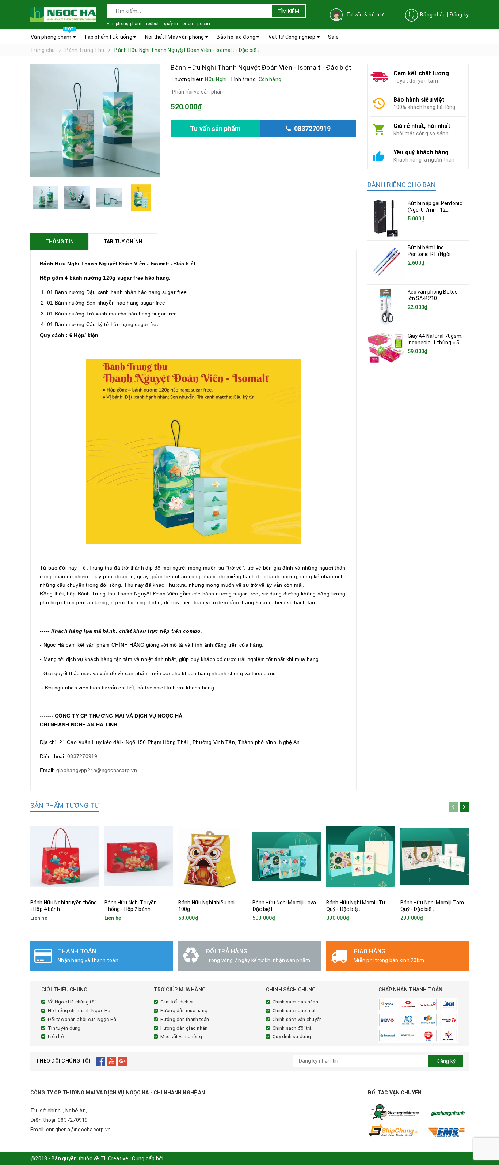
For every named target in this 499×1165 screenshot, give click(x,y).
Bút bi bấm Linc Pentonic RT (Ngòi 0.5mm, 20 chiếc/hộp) (434, 254)
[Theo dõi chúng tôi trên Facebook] (100, 1061)
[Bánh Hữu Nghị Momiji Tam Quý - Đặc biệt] (434, 856)
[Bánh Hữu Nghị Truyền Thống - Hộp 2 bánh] (138, 856)
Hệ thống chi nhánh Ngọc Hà (79, 1010)
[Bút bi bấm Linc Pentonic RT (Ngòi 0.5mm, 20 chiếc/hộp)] (385, 262)
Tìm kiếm (288, 11)
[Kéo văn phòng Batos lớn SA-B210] (385, 306)
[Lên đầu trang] (486, 1143)
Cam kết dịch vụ (177, 1002)
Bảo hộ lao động (236, 37)
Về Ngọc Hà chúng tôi (72, 1002)
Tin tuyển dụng (64, 1028)
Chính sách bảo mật (294, 1010)
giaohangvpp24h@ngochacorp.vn (96, 770)
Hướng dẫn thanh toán (184, 1019)
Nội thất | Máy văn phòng (175, 37)
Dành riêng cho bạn (401, 185)
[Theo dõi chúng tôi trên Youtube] (111, 1061)
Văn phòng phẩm (52, 35)
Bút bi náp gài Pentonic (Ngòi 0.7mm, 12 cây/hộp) (435, 209)
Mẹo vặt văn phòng (181, 1036)
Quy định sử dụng (292, 1036)
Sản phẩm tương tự (64, 805)
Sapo (171, 1158)
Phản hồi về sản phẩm (198, 92)
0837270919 (82, 756)
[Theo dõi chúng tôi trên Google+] (122, 1061)
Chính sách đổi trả (292, 1028)
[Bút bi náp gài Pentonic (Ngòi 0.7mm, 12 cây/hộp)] (385, 218)
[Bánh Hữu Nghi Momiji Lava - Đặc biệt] (286, 856)
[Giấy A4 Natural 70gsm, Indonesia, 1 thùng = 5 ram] (385, 348)
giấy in (171, 23)
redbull (153, 23)
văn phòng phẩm (124, 23)
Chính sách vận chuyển (297, 1019)
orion (187, 23)
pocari (203, 23)
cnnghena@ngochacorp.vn (78, 1129)
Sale (333, 37)
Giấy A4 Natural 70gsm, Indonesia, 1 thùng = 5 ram (435, 342)
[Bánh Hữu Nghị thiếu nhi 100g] (212, 856)
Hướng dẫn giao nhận (184, 1028)
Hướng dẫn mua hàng (184, 1010)
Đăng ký (459, 15)
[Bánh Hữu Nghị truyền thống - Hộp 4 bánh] (64, 856)
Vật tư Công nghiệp (292, 37)
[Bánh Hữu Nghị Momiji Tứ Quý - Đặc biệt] (360, 856)
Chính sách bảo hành (295, 1002)
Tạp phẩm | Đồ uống (108, 37)
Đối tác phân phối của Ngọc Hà (82, 1019)
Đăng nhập (433, 15)
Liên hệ (56, 1036)
